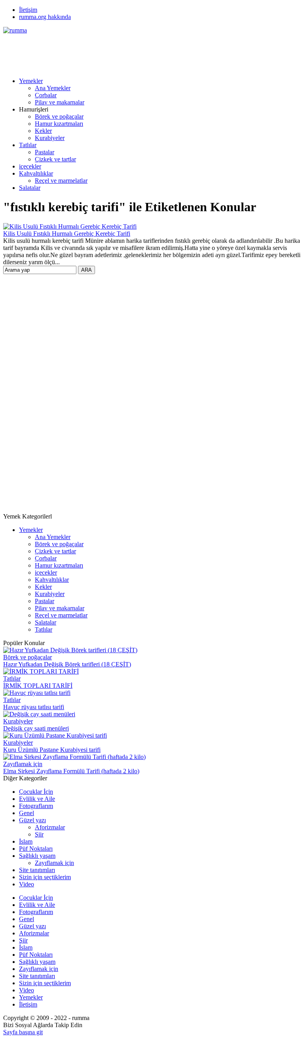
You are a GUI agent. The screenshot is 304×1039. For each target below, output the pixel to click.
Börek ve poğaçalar (59, 116)
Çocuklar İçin (36, 791)
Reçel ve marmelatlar (61, 180)
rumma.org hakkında (45, 16)
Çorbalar (46, 95)
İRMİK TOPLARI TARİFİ (37, 685)
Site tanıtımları (37, 870)
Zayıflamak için (22, 764)
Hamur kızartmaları (59, 123)
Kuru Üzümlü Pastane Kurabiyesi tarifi (52, 749)
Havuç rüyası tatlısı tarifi (33, 707)
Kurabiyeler (50, 137)
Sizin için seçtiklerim (45, 877)
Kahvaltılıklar (36, 173)
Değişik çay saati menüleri (36, 728)
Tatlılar (27, 145)
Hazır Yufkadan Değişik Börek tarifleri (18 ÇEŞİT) (67, 664)
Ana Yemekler (52, 88)
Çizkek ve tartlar (55, 159)
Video (26, 884)
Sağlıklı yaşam (37, 855)
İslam (25, 841)
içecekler (30, 166)
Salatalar (29, 187)
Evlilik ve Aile (37, 798)
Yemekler (31, 81)
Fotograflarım (36, 805)
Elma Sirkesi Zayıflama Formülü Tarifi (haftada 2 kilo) (71, 771)
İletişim (28, 9)
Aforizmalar (50, 827)
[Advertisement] (147, 52)
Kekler (43, 130)
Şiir (39, 834)
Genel (26, 813)
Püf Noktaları (36, 848)
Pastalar (44, 152)
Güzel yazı (32, 820)
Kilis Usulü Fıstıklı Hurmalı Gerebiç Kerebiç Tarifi (66, 233)
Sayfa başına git (23, 1032)
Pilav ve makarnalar (59, 102)
